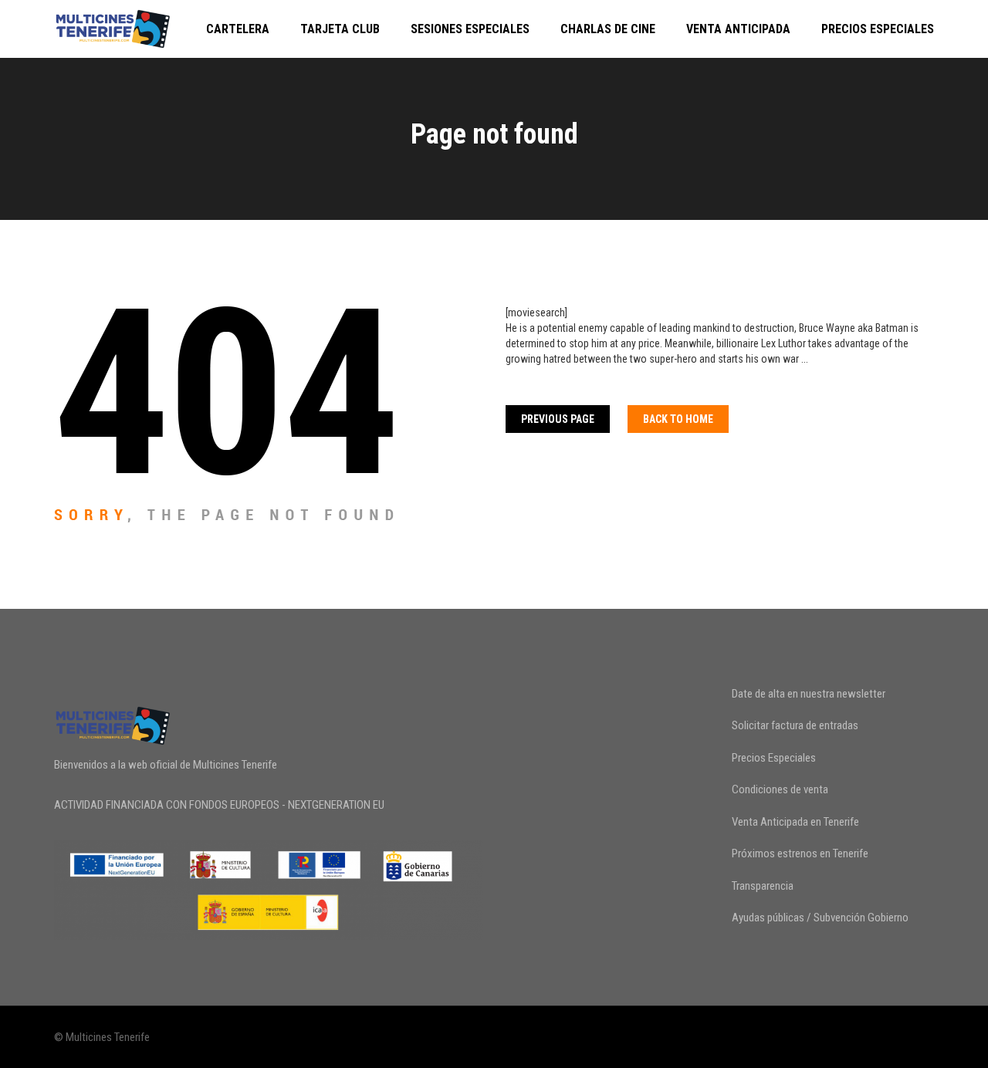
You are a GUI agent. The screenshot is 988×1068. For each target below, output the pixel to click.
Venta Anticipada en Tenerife (795, 822)
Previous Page (557, 419)
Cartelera (237, 29)
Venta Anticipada (738, 29)
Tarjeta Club (340, 29)
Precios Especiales (877, 29)
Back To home (678, 419)
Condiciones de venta (780, 789)
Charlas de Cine (607, 29)
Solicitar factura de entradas (795, 725)
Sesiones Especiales (470, 29)
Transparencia (762, 886)
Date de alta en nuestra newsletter (808, 694)
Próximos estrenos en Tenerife (800, 853)
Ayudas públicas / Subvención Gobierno (820, 917)
